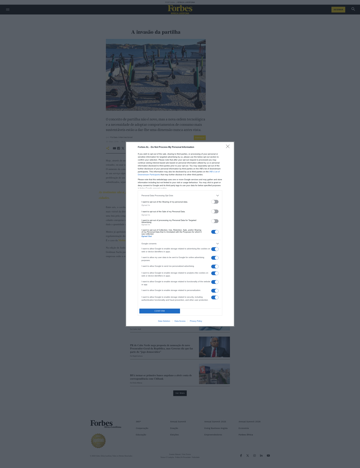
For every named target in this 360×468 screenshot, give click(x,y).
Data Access (180, 321)
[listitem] (180, 195)
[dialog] (180, 234)
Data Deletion (164, 321)
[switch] (215, 202)
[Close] (228, 147)
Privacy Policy (196, 321)
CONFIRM (160, 311)
